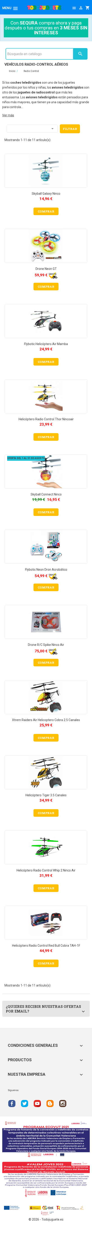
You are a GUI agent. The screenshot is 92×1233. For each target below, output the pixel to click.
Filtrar (70, 129)
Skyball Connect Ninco (46, 494)
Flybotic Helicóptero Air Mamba (46, 344)
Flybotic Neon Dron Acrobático (46, 569)
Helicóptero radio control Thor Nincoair (46, 419)
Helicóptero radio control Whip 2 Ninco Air (46, 870)
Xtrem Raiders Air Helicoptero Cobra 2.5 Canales (46, 720)
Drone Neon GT (46, 269)
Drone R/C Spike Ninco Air (46, 645)
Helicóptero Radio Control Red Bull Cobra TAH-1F (46, 945)
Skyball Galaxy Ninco (46, 193)
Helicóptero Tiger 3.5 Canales (46, 795)
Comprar (46, 211)
